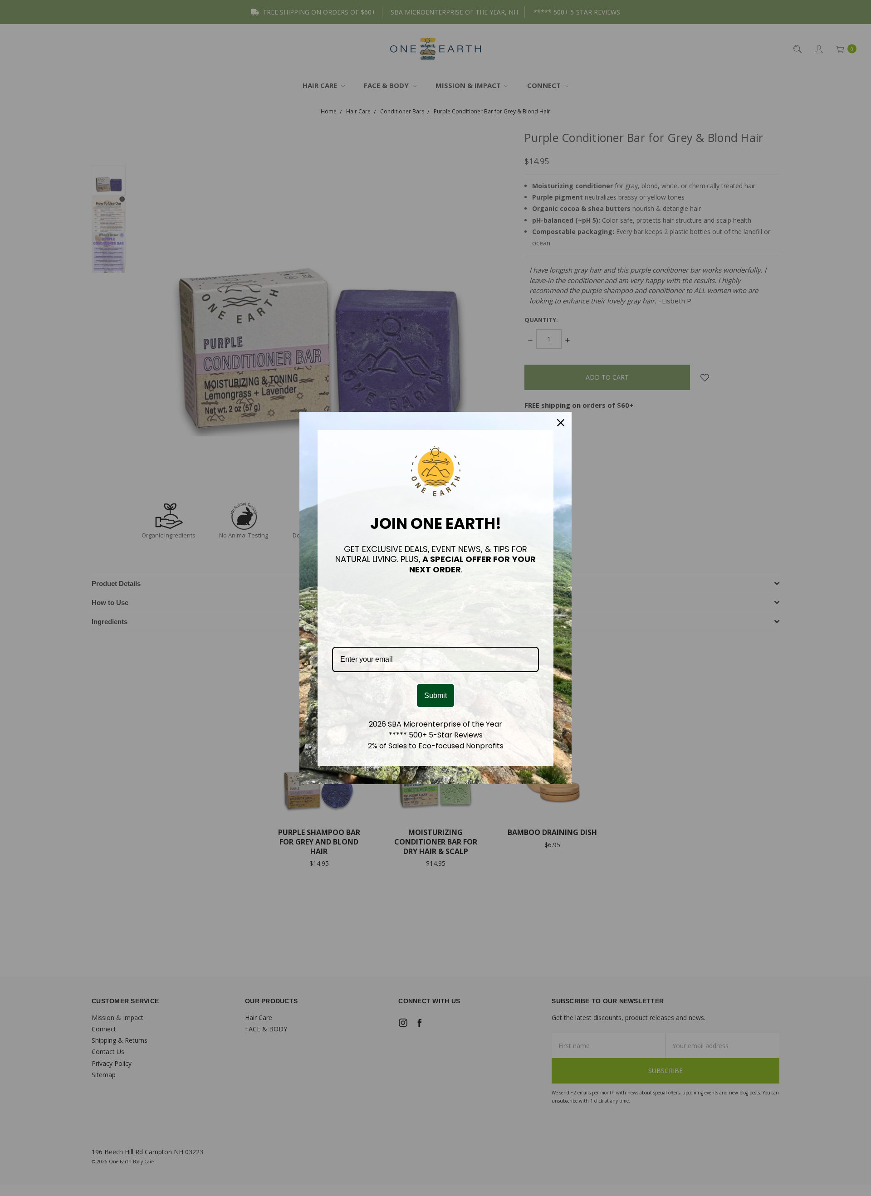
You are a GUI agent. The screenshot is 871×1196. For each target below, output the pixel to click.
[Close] (561, 423)
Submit (435, 695)
